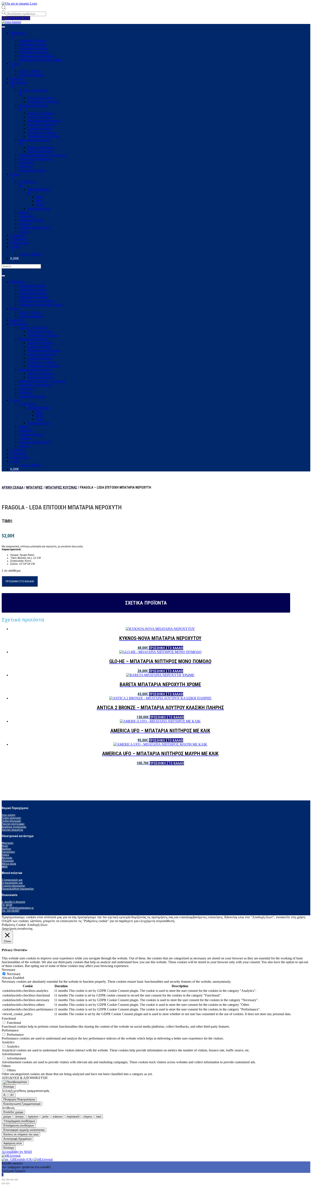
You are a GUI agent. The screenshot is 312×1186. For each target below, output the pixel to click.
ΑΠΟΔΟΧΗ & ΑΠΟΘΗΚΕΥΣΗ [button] (25, 1078)
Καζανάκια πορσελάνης (34, 369)
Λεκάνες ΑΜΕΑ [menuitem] (30, 254)
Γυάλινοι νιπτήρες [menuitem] (39, 128)
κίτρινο (88, 1116)
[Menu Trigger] (3, 27)
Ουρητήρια (26, 388)
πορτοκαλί (73, 1116)
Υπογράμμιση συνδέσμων (19, 1121)
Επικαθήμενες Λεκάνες (43, 335)
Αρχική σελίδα (12, 487)
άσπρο (19, 1116)
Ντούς (5, 846)
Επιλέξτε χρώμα (13, 1112)
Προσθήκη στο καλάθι (20, 581)
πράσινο (33, 1116)
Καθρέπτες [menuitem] (26, 216)
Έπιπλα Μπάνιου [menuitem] (38, 191)
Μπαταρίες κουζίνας (61, 487)
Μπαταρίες (17, 282)
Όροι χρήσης (8, 815)
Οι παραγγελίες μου (12, 882)
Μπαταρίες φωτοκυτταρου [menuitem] (36, 56)
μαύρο (7, 1116)
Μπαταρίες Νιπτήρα (32, 285)
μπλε (45, 1116)
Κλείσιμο (8, 1086)
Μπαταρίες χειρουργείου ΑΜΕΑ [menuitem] (41, 59)
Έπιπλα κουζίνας (38, 423)
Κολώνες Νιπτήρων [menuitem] (40, 113)
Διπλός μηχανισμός (40, 377)
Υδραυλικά (17, 453)
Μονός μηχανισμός (40, 373)
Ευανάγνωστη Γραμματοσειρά (22, 1103)
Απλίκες (24, 446)
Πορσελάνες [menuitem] (18, 84)
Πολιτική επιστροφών (13, 823)
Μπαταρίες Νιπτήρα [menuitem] (32, 40)
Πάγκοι (24, 427)
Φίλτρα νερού (19, 457)
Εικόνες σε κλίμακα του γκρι (20, 1134)
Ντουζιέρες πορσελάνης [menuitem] (35, 159)
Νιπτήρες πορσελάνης (33, 339)
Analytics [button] (8, 1042)
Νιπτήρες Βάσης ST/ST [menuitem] (35, 227)
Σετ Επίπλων (27, 404)
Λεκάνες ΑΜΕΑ (30, 465)
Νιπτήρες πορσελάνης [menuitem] (33, 107)
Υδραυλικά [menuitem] (17, 239)
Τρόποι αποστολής (11, 818)
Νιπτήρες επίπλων (31, 434)
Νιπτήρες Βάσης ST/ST (35, 442)
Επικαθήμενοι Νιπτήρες (43, 366)
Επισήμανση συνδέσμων (18, 1125)
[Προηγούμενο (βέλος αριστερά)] (3, 1183)
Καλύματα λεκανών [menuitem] (32, 170)
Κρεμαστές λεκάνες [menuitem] (40, 98)
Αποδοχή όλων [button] (37, 925)
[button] (16, 18)
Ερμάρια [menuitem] (24, 224)
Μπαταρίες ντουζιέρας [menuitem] (34, 52)
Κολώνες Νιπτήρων (40, 343)
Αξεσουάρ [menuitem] (17, 235)
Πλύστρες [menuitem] (25, 166)
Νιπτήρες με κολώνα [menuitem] (41, 132)
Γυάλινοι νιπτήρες (39, 358)
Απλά (39, 419)
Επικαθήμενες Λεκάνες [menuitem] (43, 101)
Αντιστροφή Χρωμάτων (17, 1138)
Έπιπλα (15, 400)
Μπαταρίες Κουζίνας (33, 293)
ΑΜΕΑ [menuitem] (15, 248)
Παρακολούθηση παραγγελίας (18, 888)
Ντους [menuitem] (14, 65)
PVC (39, 411)
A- (4, 1095)
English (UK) (24, 1159)
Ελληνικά (13, 1155)
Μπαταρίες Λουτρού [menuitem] (32, 44)
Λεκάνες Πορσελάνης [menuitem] (33, 92)
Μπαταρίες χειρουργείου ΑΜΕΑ (41, 305)
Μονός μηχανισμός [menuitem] (40, 147)
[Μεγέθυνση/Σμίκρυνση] (16, 1179)
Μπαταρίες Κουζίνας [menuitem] (33, 48)
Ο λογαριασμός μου (12, 879)
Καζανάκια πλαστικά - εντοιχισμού (42, 381)
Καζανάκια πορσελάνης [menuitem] (34, 141)
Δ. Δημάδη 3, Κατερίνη (13, 901)
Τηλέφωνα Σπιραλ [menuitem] (31, 75)
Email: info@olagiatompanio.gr (18, 907)
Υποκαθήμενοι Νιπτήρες (44, 350)
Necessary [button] (8, 969)
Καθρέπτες (26, 430)
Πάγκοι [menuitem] (24, 212)
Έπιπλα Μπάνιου (38, 408)
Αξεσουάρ (17, 450)
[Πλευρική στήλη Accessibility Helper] (15, 1082)
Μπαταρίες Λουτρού (32, 289)
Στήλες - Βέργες (30, 312)
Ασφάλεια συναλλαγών (14, 826)
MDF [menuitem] (39, 201)
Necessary (14, 974)
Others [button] (6, 1066)
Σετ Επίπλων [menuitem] (27, 183)
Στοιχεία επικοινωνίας (13, 885)
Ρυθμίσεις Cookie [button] (14, 925)
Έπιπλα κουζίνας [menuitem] (38, 208)
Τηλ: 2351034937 (11, 910)
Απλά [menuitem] (39, 204)
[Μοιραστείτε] (7, 1179)
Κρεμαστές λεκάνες (40, 331)
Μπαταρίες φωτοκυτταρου (36, 301)
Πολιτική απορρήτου (12, 829)
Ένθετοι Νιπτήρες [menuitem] (39, 117)
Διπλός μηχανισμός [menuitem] (40, 151)
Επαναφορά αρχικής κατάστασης (24, 1130)
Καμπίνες (16, 320)
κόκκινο (57, 1116)
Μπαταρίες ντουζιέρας (34, 297)
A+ (12, 1095)
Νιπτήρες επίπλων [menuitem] (31, 220)
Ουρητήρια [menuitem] (26, 162)
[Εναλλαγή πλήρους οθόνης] (12, 1179)
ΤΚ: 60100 (7, 904)
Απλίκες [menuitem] (24, 231)
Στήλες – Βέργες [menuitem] (30, 71)
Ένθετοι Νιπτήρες (39, 346)
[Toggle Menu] (3, 275)
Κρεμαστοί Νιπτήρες (41, 354)
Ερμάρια (24, 438)
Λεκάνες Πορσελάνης (33, 327)
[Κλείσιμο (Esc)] (3, 1179)
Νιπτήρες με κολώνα (41, 362)
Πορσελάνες (18, 324)
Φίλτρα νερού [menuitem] (19, 243)
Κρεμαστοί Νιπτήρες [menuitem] (41, 124)
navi (98, 1116)
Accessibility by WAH (17, 1152)
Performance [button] (10, 1030)
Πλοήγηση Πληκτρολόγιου (19, 1099)
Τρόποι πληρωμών (11, 820)
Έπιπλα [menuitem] (15, 176)
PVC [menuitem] (39, 197)
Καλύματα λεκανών (32, 396)
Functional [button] (9, 1018)
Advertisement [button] (11, 1054)
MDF (39, 415)
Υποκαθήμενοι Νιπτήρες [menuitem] (44, 121)
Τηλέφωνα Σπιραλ (31, 316)
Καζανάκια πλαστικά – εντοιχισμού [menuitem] (42, 155)
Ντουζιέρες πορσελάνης (35, 385)
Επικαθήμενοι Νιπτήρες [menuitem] (43, 136)
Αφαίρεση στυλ (12, 1143)
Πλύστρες (25, 392)
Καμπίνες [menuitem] (16, 79)
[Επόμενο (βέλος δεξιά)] (7, 1183)
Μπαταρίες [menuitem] (17, 35)
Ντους (14, 308)
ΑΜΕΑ (15, 461)
